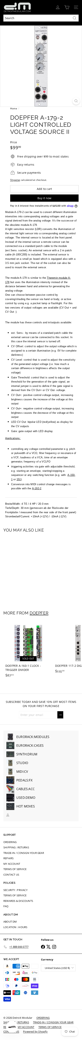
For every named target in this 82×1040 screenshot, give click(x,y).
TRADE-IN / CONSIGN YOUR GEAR (23, 853)
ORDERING (10, 842)
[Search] (75, 18)
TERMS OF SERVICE (14, 869)
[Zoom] (76, 101)
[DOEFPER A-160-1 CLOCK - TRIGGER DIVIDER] (28, 650)
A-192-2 (36, 488)
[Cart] (66, 7)
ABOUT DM (10, 921)
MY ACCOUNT (11, 864)
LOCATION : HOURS (15, 927)
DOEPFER (39, 613)
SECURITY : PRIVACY (15, 890)
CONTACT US (11, 874)
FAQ (6, 906)
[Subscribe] (60, 714)
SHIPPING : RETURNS (16, 847)
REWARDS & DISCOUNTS (18, 901)
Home (13, 108)
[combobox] (41, 18)
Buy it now (44, 198)
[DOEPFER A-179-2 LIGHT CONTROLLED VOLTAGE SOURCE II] (28, 569)
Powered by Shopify (35, 1031)
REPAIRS (8, 858)
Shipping (15, 179)
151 (19, 479)
